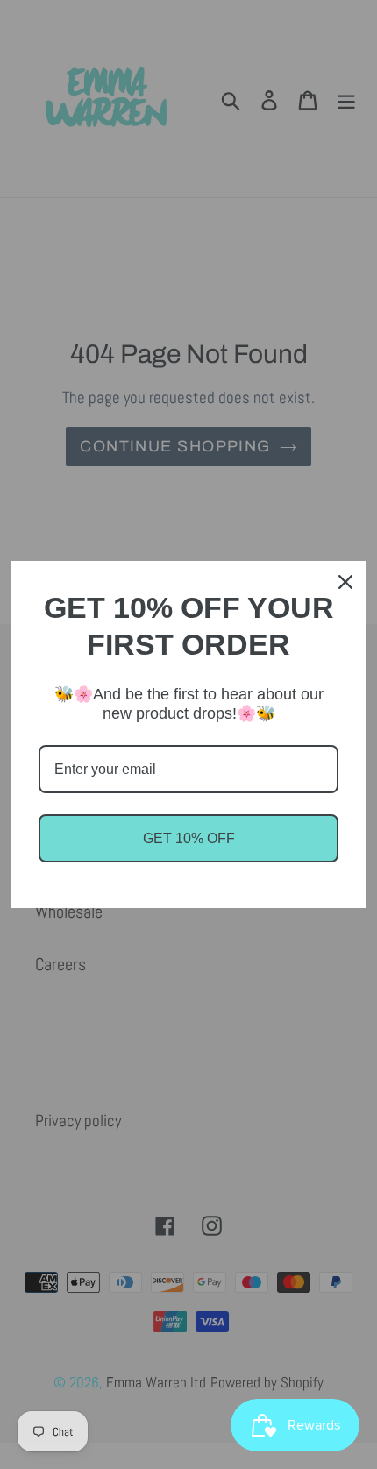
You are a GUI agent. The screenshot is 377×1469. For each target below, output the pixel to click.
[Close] (345, 582)
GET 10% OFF (189, 838)
